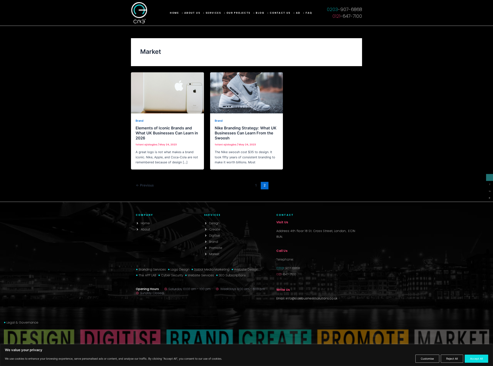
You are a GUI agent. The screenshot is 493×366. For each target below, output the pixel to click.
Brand (139, 120)
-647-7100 (347, 16)
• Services (212, 12)
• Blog (258, 12)
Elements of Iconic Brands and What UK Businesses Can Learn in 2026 (167, 133)
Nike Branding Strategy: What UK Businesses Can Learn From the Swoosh (246, 133)
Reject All (452, 358)
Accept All (476, 358)
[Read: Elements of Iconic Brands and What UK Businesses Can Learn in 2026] (167, 92)
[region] (246, 355)
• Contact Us (279, 12)
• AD (296, 12)
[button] (212, 13)
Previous (145, 185)
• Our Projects (237, 12)
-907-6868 (344, 9)
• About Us (191, 12)
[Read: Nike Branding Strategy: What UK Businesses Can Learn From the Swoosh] (246, 92)
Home (174, 12)
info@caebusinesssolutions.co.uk (311, 298)
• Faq (307, 12)
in (490, 191)
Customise (427, 358)
